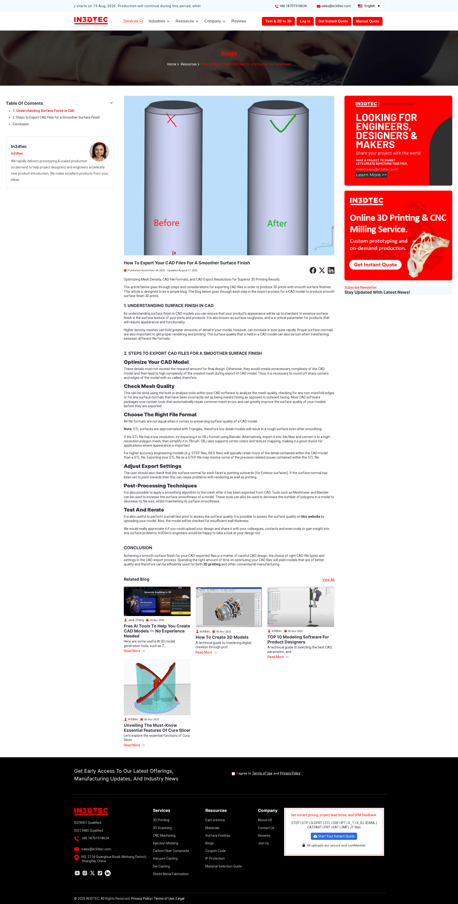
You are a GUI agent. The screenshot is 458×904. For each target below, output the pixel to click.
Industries (157, 21)
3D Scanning (162, 828)
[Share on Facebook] (313, 270)
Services (131, 21)
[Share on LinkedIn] (331, 270)
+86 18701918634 (293, 6)
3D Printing (161, 820)
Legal (180, 898)
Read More (132, 651)
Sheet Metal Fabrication (171, 874)
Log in (305, 21)
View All (328, 580)
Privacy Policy (290, 773)
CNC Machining (164, 835)
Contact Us (266, 828)
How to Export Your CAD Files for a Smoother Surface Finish (246, 64)
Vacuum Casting (165, 858)
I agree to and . (269, 773)
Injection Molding (165, 843)
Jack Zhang (135, 620)
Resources (185, 21)
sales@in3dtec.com (336, 6)
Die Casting (161, 866)
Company (213, 21)
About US (265, 820)
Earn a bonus (215, 820)
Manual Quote (367, 21)
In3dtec (204, 631)
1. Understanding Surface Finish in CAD (43, 111)
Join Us (263, 843)
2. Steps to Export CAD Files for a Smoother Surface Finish (56, 117)
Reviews (238, 21)
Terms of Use (262, 773)
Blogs (209, 843)
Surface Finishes (217, 835)
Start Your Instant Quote (336, 836)
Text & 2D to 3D (278, 21)
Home (171, 64)
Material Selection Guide (223, 866)
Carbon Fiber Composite (171, 851)
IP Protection (215, 858)
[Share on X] (322, 270)
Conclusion (21, 124)
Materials (212, 828)
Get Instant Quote (333, 21)
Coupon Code (215, 851)
